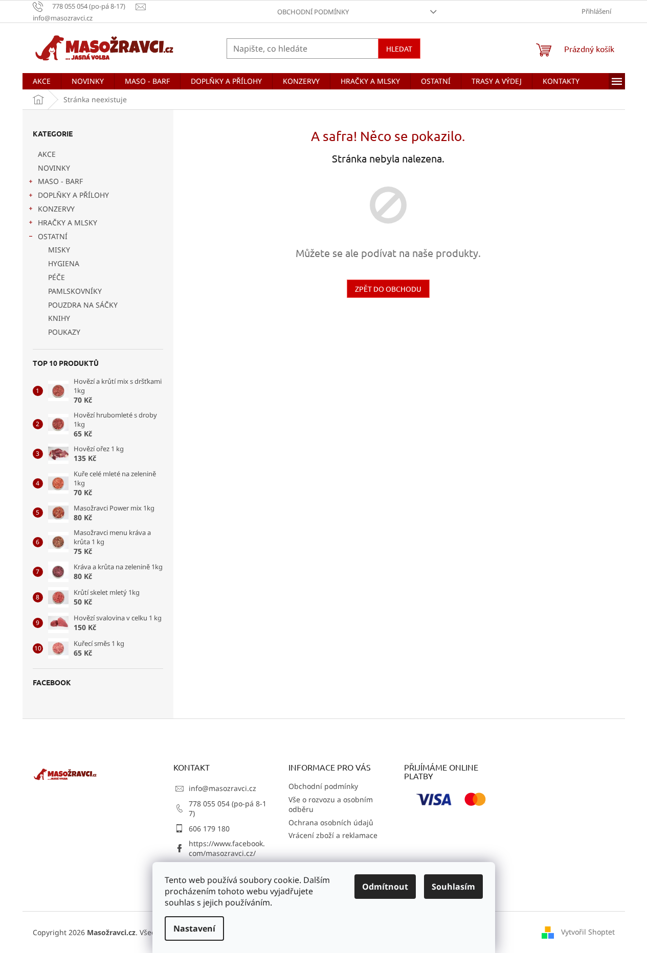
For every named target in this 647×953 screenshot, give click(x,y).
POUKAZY (64, 332)
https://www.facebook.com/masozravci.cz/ (227, 848)
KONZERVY (56, 209)
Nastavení (194, 928)
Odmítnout (385, 886)
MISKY (59, 249)
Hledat (399, 48)
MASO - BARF (60, 181)
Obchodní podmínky (313, 11)
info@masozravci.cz (222, 788)
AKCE (47, 154)
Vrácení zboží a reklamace (332, 835)
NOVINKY (54, 168)
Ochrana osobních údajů (330, 822)
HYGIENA (63, 263)
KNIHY (59, 318)
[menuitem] (42, 81)
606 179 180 (209, 828)
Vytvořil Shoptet (588, 931)
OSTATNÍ (53, 236)
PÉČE (56, 277)
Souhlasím (453, 886)
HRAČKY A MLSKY (67, 222)
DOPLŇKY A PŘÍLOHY (73, 195)
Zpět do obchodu (388, 288)
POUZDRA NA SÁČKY (83, 305)
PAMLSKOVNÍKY (75, 291)
